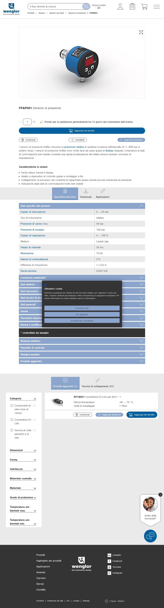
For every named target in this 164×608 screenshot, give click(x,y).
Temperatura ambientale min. (20, 522)
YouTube (116, 567)
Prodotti (31, 13)
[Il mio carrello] (144, 8)
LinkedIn (116, 555)
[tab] (82, 206)
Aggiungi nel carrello (84, 130)
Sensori (42, 13)
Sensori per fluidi (56, 13)
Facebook (117, 561)
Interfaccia (16, 469)
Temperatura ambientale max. (20, 509)
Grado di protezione (21, 497)
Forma (13, 459)
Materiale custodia (21, 478)
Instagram (117, 573)
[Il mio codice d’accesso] (120, 8)
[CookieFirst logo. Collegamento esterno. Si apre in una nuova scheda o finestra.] (45, 285)
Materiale (15, 488)
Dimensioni (16, 450)
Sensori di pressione (77, 13)
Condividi (79, 140)
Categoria (15, 398)
